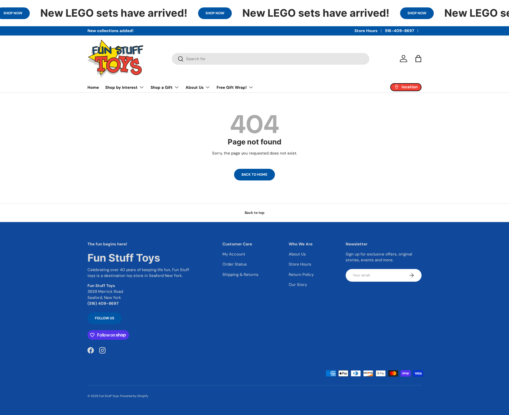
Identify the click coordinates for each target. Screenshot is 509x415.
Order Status (234, 264)
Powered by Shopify (134, 396)
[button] (418, 58)
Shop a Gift (162, 87)
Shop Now (214, 13)
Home (93, 87)
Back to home (254, 174)
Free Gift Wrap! (232, 87)
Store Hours (366, 30)
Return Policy (301, 274)
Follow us (104, 318)
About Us (195, 87)
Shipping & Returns (240, 274)
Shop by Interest (121, 87)
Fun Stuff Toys (109, 396)
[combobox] (270, 59)
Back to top (255, 212)
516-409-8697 (399, 30)
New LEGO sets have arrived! (113, 13)
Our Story (298, 284)
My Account (233, 254)
